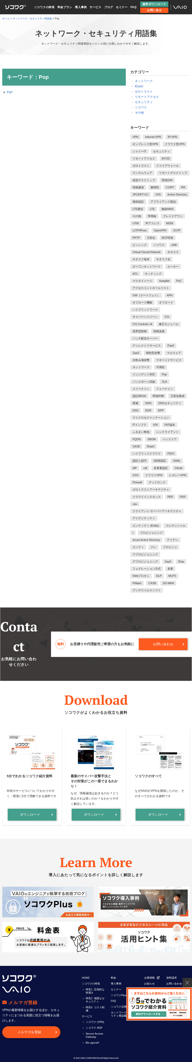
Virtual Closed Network (147, 252)
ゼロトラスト (144, 91)
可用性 (160, 367)
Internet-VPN (153, 136)
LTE (152, 209)
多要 (170, 568)
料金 (113, 977)
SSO (136, 475)
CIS (167, 316)
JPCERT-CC (140, 194)
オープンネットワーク (147, 266)
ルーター (173, 266)
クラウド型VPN (175, 144)
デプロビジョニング (145, 561)
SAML (177, 460)
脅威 (135, 403)
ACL (135, 273)
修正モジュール (168, 324)
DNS (136, 410)
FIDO (170, 453)
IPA (183, 187)
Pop (164, 374)
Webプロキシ (141, 575)
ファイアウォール (167, 165)
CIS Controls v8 (142, 324)
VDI (155, 424)
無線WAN (167, 209)
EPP (161, 410)
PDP (183, 496)
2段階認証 (159, 460)
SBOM (151, 439)
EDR (148, 410)
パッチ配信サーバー (145, 338)
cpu (135, 504)
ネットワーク (144, 81)
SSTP (176, 230)
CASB (152, 583)
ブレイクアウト (173, 216)
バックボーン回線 (144, 381)
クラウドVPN (153, 475)
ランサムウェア (142, 172)
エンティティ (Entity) (146, 525)
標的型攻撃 (153, 352)
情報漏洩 (138, 187)
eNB (174, 244)
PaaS (170, 345)
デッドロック (157, 482)
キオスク (173, 252)
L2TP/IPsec (140, 230)
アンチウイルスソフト (147, 590)
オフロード (166, 302)
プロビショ (170, 547)
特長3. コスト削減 (95, 1009)
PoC (179, 280)
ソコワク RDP (94, 1027)
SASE (136, 446)
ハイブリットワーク (145, 309)
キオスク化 (163, 259)
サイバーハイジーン (145, 316)
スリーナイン (141, 388)
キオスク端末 (141, 259)
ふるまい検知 (141, 431)
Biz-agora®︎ (92, 1042)
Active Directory (177, 194)
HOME (86, 977)
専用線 (152, 216)
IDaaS (139, 86)
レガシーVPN (177, 475)
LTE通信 (138, 209)
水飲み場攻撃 (141, 360)
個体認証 (138, 201)
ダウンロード (30, 814)
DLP (159, 575)
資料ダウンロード (154, 4)
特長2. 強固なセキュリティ (95, 1000)
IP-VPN (172, 136)
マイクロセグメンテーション (151, 417)
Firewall (137, 482)
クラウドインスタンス (147, 496)
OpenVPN (160, 230)
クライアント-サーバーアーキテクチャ (157, 511)
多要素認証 (161, 468)
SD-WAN (168, 583)
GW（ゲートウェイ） (146, 295)
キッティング (153, 273)
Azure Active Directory (146, 539)
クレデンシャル (175, 525)
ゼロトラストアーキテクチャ (151, 489)
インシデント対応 (144, 374)
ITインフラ (139, 424)
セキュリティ (144, 102)
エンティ (138, 547)
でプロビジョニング (145, 554)
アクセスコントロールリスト (151, 288)
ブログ (108, 7)
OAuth (178, 468)
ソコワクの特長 (44, 7)
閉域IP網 (158, 396)
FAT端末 (169, 424)
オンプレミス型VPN (145, 144)
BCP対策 (167, 237)
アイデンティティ (144, 518)
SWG (148, 403)
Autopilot (164, 280)
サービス (95, 7)
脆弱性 (155, 187)
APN (169, 295)
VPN (135, 136)
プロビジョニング (151, 532)
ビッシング (140, 244)
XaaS (168, 561)
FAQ (133, 7)
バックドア (170, 439)
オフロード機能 (142, 302)
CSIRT (170, 187)
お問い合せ (154, 10)
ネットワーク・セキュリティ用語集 (124, 1014)
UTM (136, 223)
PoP (10, 92)
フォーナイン (164, 388)
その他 (139, 112)
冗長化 (151, 237)
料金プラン (65, 7)
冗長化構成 (177, 396)
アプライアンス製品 (163, 201)
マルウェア (174, 352)
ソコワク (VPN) (95, 1021)
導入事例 (81, 7)
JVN (158, 194)
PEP (170, 496)
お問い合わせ (163, 644)
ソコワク (141, 107)
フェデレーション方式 (147, 568)
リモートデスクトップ (173, 172)
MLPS (172, 575)
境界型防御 (140, 331)
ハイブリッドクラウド (147, 453)
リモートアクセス (147, 96)
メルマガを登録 (29, 1032)
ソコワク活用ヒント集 (124, 1006)
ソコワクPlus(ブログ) (123, 995)
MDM (169, 223)
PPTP (136, 237)
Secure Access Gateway (94, 1035)
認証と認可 (140, 460)
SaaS (136, 352)
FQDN (137, 439)
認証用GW (139, 396)
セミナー (122, 7)
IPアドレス (152, 223)
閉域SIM (167, 180)
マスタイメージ (142, 280)
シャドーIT (139, 151)
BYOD (166, 158)
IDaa (181, 561)
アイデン (172, 539)
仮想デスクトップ (144, 180)
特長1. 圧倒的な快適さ (95, 991)
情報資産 (159, 331)
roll (145, 468)
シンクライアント (167, 431)
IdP (135, 468)
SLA (164, 381)
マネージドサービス (169, 360)
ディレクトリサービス (147, 345)
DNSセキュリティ (169, 403)
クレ (153, 547)
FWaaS (137, 583)
